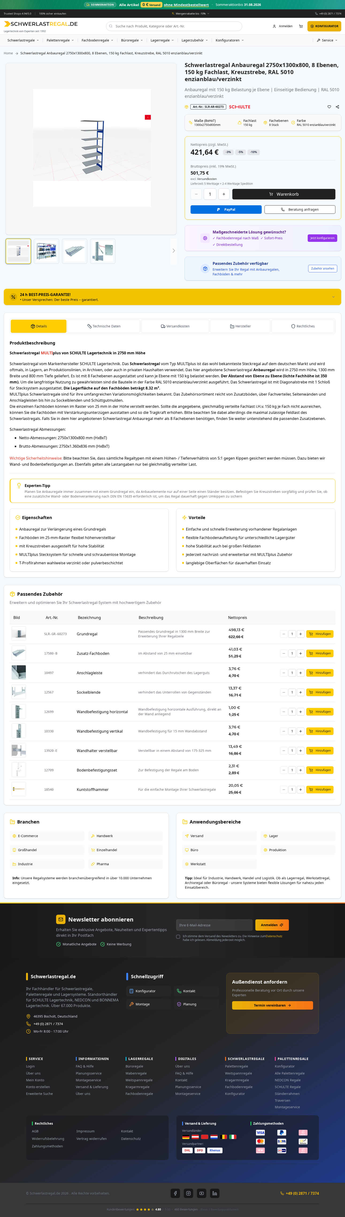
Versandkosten (178, 326)
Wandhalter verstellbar (97, 750)
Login (30, 1066)
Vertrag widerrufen (92, 1138)
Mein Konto (35, 1080)
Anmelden (269, 925)
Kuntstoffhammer (93, 789)
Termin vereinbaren (270, 1005)
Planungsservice (89, 1073)
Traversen (282, 1100)
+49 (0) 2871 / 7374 (330, 13)
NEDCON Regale (288, 1080)
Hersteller (243, 326)
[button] (18, 251)
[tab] (172, 297)
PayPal (229, 209)
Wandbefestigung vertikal (100, 731)
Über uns (33, 1073)
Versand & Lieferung (92, 1087)
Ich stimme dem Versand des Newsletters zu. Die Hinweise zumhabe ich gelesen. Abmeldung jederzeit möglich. (232, 938)
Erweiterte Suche (39, 1093)
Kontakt (181, 1080)
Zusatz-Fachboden (93, 653)
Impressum (86, 1131)
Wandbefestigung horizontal (102, 711)
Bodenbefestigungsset (97, 770)
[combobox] (174, 26)
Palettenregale (236, 1066)
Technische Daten (107, 326)
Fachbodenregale (139, 1093)
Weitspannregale (139, 1080)
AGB (35, 1131)
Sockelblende (88, 692)
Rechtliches (306, 326)
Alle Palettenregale (290, 1073)
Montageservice (88, 1080)
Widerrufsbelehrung (48, 1138)
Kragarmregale (138, 1087)
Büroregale (134, 1066)
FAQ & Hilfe (85, 1066)
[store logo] (41, 23)
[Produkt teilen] (337, 107)
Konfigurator (235, 1093)
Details (41, 326)
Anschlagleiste (89, 672)
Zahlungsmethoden (47, 1146)
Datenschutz (274, 936)
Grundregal (87, 634)
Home (8, 53)
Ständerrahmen (287, 1093)
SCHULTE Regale (288, 1087)
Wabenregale (136, 1073)
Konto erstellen (38, 1087)
